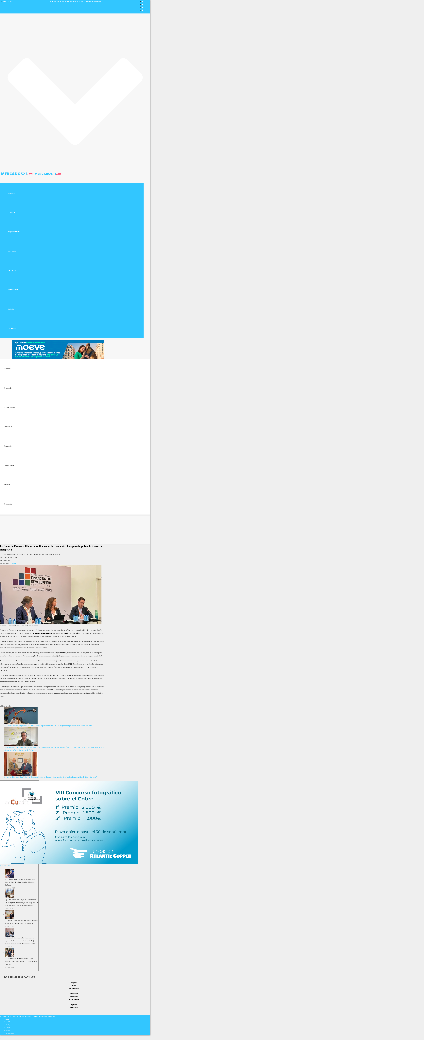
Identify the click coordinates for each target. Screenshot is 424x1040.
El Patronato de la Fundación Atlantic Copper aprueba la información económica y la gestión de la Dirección (21, 961)
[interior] (69, 822)
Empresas (11, 193)
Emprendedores (14, 231)
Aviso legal (7, 1025)
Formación (12, 270)
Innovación (12, 251)
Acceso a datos (9, 1034)
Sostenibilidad (13, 289)
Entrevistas (12, 328)
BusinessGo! (52, 1016)
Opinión (11, 309)
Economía (11, 212)
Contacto (7, 1031)
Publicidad (7, 1028)
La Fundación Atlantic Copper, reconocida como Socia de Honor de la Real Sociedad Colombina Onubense (20, 882)
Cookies (6, 1019)
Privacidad (7, 1022)
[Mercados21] (30, 173)
